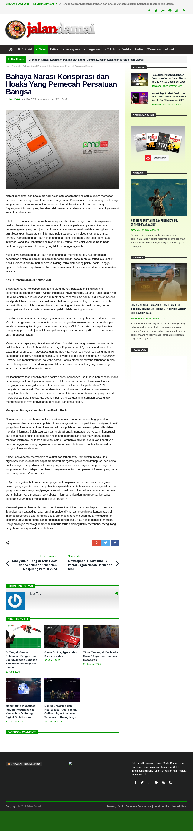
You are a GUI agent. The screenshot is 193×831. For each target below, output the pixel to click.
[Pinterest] (169, 10)
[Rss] (183, 10)
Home (8, 66)
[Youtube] (176, 10)
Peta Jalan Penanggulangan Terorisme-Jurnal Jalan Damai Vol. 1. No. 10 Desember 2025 (169, 78)
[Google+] (162, 10)
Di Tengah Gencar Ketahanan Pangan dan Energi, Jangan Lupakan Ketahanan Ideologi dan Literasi (116, 3)
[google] (96, 543)
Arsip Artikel (162, 806)
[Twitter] (155, 10)
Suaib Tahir (138, 319)
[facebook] (115, 543)
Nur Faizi (14, 99)
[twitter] (105, 543)
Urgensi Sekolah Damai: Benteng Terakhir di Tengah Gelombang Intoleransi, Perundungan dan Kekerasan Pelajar (158, 309)
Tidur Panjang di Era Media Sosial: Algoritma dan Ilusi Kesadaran (100, 656)
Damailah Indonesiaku (25, 764)
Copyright (11, 806)
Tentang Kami (115, 806)
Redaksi (156, 86)
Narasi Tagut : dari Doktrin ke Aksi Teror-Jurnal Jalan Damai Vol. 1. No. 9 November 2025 (169, 96)
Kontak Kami (179, 806)
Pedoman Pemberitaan (139, 806)
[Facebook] (149, 10)
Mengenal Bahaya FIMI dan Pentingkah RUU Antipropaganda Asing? (154, 223)
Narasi (17, 66)
